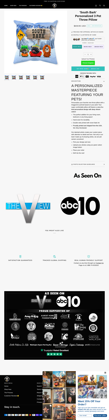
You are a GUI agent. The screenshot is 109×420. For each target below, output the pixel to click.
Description (76, 81)
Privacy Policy (41, 402)
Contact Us (100, 263)
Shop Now (7, 389)
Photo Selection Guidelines (84, 164)
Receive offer (100, 415)
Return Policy (41, 392)
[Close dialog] (105, 373)
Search (39, 386)
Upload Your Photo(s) (88, 59)
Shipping (40, 396)
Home (6, 386)
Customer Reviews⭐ (11, 396)
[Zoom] (7, 70)
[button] (13, 5)
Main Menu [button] (8, 383)
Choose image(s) (88, 63)
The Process (8, 392)
